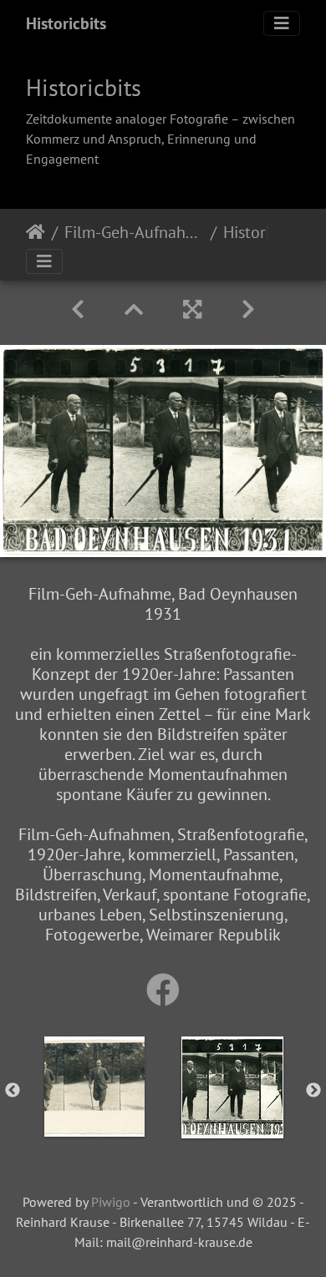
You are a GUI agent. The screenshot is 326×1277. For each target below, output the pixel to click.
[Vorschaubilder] (133, 309)
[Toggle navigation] (281, 23)
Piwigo (110, 1201)
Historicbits (66, 23)
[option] (94, 1086)
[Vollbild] (192, 309)
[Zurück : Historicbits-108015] (77, 309)
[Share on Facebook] (163, 989)
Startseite (35, 232)
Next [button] (313, 1090)
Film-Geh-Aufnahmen (134, 232)
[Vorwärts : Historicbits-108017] (248, 309)
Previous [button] (12, 1090)
